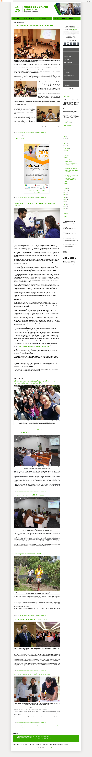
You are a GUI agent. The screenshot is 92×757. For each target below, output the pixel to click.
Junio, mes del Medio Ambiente (24, 433)
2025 (65, 136)
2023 (65, 140)
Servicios (44, 18)
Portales (49, 18)
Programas (31, 18)
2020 (65, 145)
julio (66, 157)
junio (66, 181)
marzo (66, 186)
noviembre (67, 150)
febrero (66, 188)
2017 (65, 194)
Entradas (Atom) (22, 727)
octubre (66, 152)
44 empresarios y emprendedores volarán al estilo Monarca (33, 25)
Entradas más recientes (18, 725)
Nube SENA (66, 215)
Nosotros (19, 18)
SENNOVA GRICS (57, 18)
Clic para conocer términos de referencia (37, 190)
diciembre (67, 148)
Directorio (38, 18)
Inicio (14, 18)
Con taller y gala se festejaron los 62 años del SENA (30, 619)
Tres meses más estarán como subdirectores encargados (32, 674)
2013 (65, 201)
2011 (65, 204)
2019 (65, 147)
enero (66, 190)
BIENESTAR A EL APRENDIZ (67, 18)
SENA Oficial (66, 213)
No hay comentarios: (42, 132)
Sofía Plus (65, 216)
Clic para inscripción (37, 192)
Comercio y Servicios (67, 122)
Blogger (52, 747)
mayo (66, 183)
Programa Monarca (20, 138)
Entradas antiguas (56, 725)
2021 (65, 143)
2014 (65, 199)
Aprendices (25, 18)
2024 (65, 138)
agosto (66, 155)
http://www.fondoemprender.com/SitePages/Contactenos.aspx (34, 346)
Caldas (65, 121)
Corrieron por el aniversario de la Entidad (27, 554)
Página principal (67, 96)
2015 (65, 197)
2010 (65, 206)
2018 (65, 192)
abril (66, 185)
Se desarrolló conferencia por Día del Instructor (29, 495)
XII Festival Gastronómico (68, 125)
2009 (65, 208)
